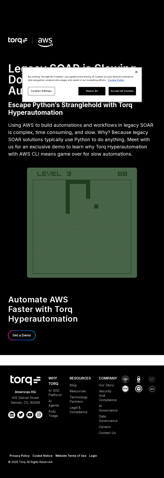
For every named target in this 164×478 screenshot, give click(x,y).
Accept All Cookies (122, 91)
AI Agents (53, 403)
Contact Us (107, 433)
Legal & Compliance (78, 410)
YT (29, 414)
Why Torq (53, 381)
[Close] (136, 71)
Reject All (92, 91)
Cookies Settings (41, 91)
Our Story (106, 385)
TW (20, 414)
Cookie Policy (116, 80)
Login (93, 455)
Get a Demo (22, 335)
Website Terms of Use (70, 455)
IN (38, 414)
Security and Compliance (108, 395)
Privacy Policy (20, 455)
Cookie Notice (42, 455)
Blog (73, 385)
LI (11, 414)
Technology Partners (79, 399)
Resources (80, 378)
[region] (82, 84)
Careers (105, 427)
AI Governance (108, 408)
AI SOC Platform (55, 392)
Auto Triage (53, 413)
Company (108, 378)
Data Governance (108, 418)
